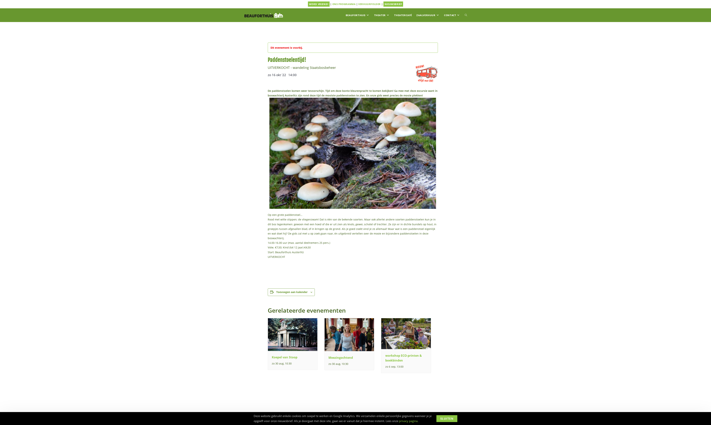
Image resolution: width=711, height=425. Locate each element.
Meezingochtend (340, 358)
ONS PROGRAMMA (344, 4)
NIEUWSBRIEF (393, 4)
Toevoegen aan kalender (292, 292)
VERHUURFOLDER (369, 4)
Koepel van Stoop (284, 357)
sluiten (447, 418)
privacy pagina (408, 421)
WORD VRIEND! (318, 4)
